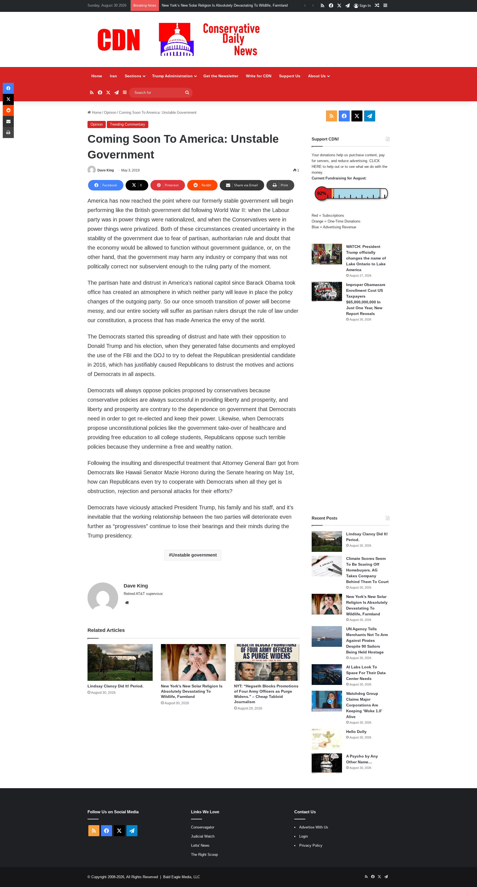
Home (96, 76)
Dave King (105, 170)
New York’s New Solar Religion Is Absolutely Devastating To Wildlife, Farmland (225, 5)
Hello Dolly (356, 731)
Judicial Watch (202, 836)
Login (303, 836)
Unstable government (194, 555)
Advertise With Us (313, 827)
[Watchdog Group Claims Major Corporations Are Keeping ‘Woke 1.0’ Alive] (327, 701)
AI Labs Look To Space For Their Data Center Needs (366, 673)
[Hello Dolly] (327, 739)
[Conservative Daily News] (181, 39)
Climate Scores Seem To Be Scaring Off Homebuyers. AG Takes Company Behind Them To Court (367, 570)
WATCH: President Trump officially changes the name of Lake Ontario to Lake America (366, 258)
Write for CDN (258, 76)
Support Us (289, 76)
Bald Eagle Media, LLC (181, 877)
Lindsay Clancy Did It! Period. (116, 686)
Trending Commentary (127, 124)
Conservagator (202, 827)
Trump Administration (172, 76)
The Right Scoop (204, 854)
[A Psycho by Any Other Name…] (327, 763)
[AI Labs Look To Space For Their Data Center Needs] (327, 674)
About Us (317, 76)
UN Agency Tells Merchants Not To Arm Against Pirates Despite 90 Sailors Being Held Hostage (367, 640)
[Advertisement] (350, 418)
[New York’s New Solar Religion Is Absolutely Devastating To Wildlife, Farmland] (193, 662)
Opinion (110, 112)
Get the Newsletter (220, 76)
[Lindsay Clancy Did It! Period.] (120, 662)
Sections (133, 76)
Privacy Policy (310, 845)
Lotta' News (200, 845)
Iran (113, 76)
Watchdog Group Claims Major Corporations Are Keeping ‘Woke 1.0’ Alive (364, 705)
